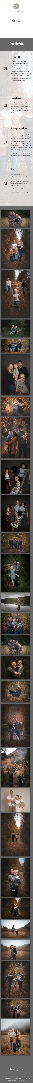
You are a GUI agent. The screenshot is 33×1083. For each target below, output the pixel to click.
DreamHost (13, 1080)
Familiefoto (16, 43)
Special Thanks (21, 1080)
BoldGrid (9, 1078)
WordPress (22, 1078)
